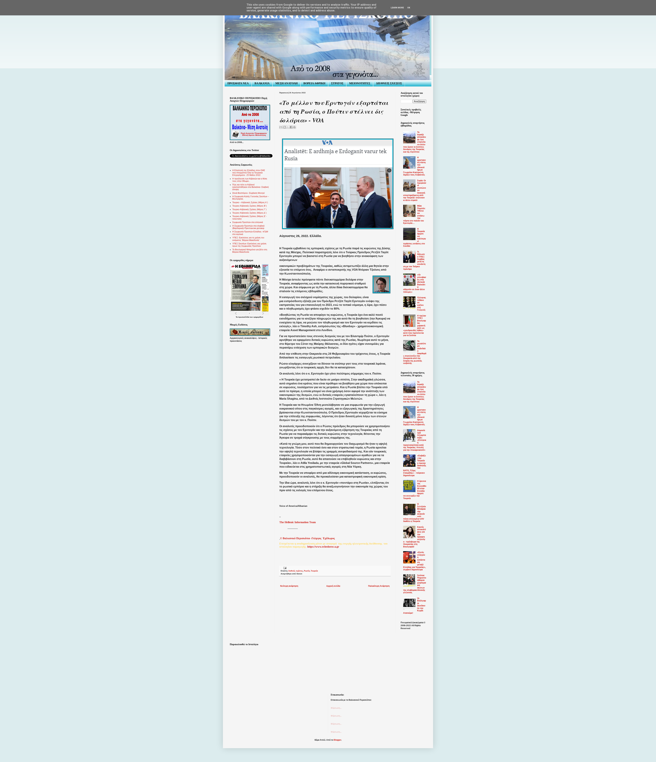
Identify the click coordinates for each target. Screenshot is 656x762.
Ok (408, 7)
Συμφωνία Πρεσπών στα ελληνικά (247, 222)
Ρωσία (307, 571)
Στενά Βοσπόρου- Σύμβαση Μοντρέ (248, 193)
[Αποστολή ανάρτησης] (284, 568)
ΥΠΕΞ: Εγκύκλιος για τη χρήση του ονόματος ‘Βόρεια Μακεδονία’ (248, 238)
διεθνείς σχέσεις (295, 571)
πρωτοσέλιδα (243, 317)
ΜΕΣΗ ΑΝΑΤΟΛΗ (286, 83)
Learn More (397, 7)
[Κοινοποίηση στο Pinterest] (294, 127)
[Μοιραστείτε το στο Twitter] (288, 127)
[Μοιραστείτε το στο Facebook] (291, 127)
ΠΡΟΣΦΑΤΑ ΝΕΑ (238, 83)
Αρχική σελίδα (333, 586)
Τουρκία (314, 571)
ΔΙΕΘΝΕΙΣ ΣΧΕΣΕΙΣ (389, 83)
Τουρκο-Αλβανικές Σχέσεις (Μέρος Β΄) (249, 206)
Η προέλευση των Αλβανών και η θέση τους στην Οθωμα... (249, 180)
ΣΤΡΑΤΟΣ (337, 83)
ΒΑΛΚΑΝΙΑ (262, 83)
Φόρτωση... (336, 708)
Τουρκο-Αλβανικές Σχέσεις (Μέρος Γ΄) (249, 209)
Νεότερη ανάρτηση (289, 586)
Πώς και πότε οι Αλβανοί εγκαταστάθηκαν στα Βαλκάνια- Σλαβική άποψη (250, 187)
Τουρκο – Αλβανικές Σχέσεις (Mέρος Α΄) (250, 202)
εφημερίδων (258, 317)
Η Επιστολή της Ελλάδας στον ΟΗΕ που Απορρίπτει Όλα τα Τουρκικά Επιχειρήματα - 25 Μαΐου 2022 (248, 172)
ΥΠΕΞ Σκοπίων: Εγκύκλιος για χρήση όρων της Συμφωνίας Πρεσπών (249, 244)
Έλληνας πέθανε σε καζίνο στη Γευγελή (421, 303)
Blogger (337, 740)
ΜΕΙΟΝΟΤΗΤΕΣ (359, 83)
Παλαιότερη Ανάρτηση (379, 586)
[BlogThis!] (284, 127)
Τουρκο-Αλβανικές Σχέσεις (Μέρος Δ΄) (249, 213)
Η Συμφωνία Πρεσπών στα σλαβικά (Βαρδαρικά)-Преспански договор (248, 227)
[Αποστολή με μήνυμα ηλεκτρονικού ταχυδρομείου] (281, 127)
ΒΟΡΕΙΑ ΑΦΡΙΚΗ (314, 83)
